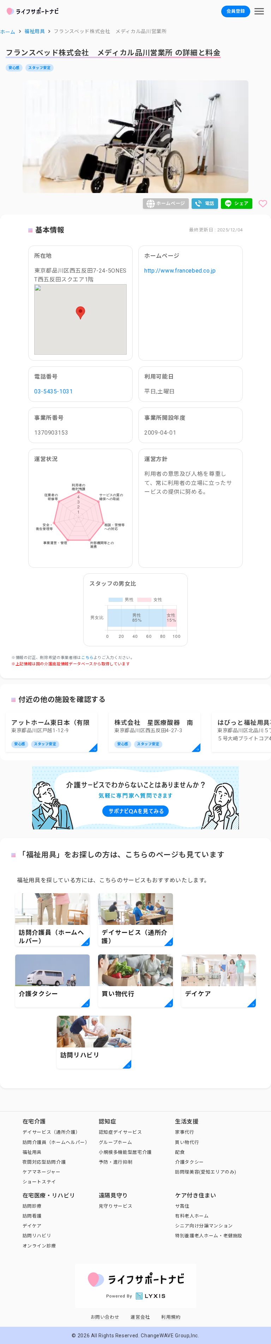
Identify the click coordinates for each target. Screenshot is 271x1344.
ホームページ (170, 203)
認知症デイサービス (120, 1132)
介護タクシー (189, 1162)
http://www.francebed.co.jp (180, 270)
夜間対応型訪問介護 (44, 1162)
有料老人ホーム (192, 1216)
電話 (210, 203)
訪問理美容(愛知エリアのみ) (205, 1172)
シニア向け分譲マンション (204, 1225)
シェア (241, 203)
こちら (87, 657)
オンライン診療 (39, 1246)
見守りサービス (115, 1206)
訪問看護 (32, 1216)
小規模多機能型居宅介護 (125, 1152)
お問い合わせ (105, 1317)
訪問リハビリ (37, 1235)
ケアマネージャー (42, 1172)
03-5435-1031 (53, 391)
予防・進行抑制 (115, 1162)
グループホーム (115, 1142)
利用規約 (171, 1317)
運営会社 (140, 1317)
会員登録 (236, 11)
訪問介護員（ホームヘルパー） (56, 1142)
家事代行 (184, 1132)
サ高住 (182, 1206)
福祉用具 (32, 1152)
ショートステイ (39, 1181)
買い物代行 (187, 1142)
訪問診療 (32, 1206)
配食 (180, 1152)
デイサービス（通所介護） (51, 1132)
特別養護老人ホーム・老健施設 (208, 1235)
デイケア (32, 1225)
